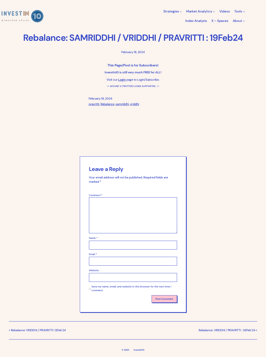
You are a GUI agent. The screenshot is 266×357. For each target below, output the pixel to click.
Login (122, 80)
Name (93, 238)
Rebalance (107, 104)
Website (94, 270)
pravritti (94, 104)
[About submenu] (244, 21)
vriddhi (134, 104)
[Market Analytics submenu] (214, 11)
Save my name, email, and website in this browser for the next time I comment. (131, 288)
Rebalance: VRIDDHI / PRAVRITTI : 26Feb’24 (227, 330)
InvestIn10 (139, 349)
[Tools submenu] (244, 11)
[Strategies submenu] (181, 11)
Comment (95, 195)
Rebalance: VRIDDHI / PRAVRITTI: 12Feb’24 (38, 330)
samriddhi (122, 104)
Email (93, 254)
